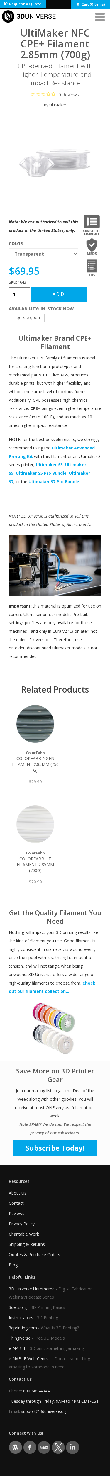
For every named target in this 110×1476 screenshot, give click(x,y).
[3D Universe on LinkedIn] (72, 1447)
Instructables (21, 1317)
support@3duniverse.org (44, 1411)
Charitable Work (24, 1234)
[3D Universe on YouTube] (44, 1447)
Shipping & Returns (27, 1244)
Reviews (16, 1213)
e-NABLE (17, 1348)
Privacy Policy (22, 1223)
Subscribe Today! (55, 1148)
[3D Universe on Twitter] (58, 1447)
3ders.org (18, 1307)
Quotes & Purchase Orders (34, 1254)
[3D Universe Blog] (15, 1447)
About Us (17, 1193)
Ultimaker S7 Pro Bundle (53, 481)
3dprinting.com (23, 1328)
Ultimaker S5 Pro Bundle (41, 473)
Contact (16, 1203)
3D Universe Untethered (32, 1289)
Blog (13, 1265)
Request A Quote (27, 318)
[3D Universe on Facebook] (29, 1447)
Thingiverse (20, 1338)
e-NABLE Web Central (29, 1358)
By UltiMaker (55, 104)
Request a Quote (24, 3)
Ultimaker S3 (49, 464)
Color (16, 243)
